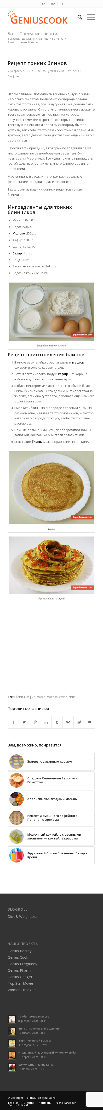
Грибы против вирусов (33, 1016)
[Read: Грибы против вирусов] (12, 1019)
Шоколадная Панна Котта (36, 1064)
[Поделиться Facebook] (13, 722)
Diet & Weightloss (23, 916)
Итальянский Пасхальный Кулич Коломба (47, 1052)
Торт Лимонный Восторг (35, 1040)
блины (20, 697)
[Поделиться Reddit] (79, 722)
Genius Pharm (19, 970)
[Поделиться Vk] (68, 722)
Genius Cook (18, 957)
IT (62, 3)
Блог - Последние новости (32, 33)
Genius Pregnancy (22, 963)
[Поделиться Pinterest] (35, 722)
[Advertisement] (51, 656)
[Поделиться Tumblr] (57, 722)
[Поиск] (77, 17)
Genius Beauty (20, 950)
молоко (52, 697)
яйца (72, 697)
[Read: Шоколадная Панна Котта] (12, 1067)
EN (44, 3)
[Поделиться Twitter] (24, 722)
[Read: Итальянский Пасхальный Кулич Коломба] (12, 1055)
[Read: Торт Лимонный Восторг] (12, 1043)
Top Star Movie (20, 983)
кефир (30, 697)
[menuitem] (44, 3)
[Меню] (88, 17)
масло (41, 697)
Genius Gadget (20, 976)
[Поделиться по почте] (89, 722)
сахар (63, 697)
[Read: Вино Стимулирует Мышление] (12, 1031)
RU (53, 3)
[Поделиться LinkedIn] (46, 722)
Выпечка (39, 71)
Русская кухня (55, 71)
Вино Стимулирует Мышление (39, 1028)
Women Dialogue (22, 989)
